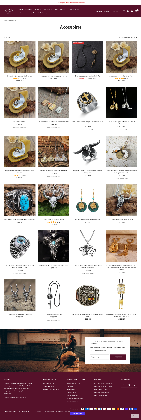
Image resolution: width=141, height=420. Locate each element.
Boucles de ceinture (25, 9)
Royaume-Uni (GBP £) (103, 11)
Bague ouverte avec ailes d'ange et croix (53, 76)
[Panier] (136, 11)
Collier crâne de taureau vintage (53, 219)
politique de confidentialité (103, 383)
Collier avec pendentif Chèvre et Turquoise (53, 265)
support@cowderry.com (18, 397)
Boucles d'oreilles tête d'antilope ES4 (20, 314)
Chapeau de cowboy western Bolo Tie (87, 76)
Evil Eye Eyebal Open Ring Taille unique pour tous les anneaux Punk (19, 266)
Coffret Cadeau (60, 9)
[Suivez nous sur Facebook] (124, 384)
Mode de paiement (100, 396)
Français (115, 11)
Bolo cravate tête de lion (54, 314)
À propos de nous (48, 383)
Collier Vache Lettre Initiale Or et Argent (53, 170)
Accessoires (48, 9)
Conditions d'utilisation (102, 389)
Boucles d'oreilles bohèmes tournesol (87, 219)
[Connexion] (132, 11)
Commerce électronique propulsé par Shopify (56, 411)
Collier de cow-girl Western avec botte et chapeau (121, 123)
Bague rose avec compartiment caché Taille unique (19, 172)
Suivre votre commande (26, 13)
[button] (17, 78)
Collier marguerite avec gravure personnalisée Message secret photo (121, 172)
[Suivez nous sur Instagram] (129, 384)
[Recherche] (128, 11)
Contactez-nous (43, 13)
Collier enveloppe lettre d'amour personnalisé (54, 122)
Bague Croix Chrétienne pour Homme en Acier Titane (87, 123)
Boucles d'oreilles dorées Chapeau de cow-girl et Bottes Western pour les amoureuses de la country (121, 267)
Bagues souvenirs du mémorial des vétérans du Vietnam (87, 315)
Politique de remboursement (103, 386)
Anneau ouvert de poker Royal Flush (121, 76)
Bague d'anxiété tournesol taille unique (19, 76)
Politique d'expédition (101, 392)
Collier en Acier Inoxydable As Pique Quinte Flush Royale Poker (87, 266)
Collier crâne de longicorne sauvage (121, 219)
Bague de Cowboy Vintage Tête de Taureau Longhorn (87, 172)
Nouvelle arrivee (73, 9)
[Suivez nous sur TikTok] (134, 384)
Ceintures (38, 9)
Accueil (6, 20)
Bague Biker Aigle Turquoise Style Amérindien (19, 219)
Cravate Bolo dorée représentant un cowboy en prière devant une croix (121, 315)
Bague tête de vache (19, 122)
